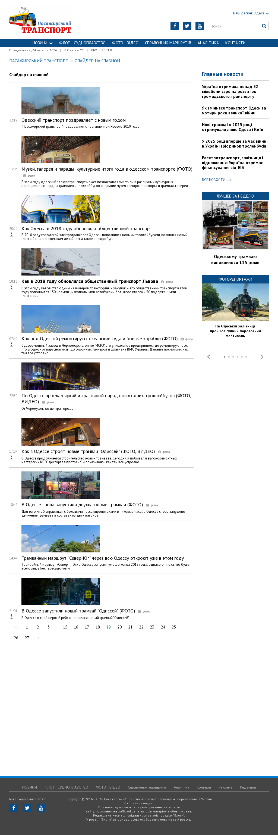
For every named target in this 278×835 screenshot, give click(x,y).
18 (98, 627)
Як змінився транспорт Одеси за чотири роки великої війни (234, 110)
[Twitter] (187, 26)
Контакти (235, 42)
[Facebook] (174, 26)
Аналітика (208, 42)
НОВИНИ (40, 42)
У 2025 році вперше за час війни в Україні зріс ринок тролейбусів (234, 143)
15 (65, 627)
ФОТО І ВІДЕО (125, 42)
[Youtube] (199, 26)
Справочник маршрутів (168, 42)
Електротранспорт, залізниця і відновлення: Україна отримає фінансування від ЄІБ (232, 162)
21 (130, 627)
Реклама (225, 787)
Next (262, 356)
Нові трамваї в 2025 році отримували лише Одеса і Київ (232, 127)
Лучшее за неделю (235, 196)
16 (76, 627)
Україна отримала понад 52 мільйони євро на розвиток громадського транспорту (230, 91)
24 (163, 627)
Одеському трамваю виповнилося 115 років (235, 259)
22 (141, 627)
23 (152, 627)
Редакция (248, 787)
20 (119, 627)
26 (16, 637)
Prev (208, 356)
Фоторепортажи (235, 279)
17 (87, 627)
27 (27, 637)
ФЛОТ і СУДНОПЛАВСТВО (82, 42)
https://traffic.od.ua (54, 19)
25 (174, 627)
